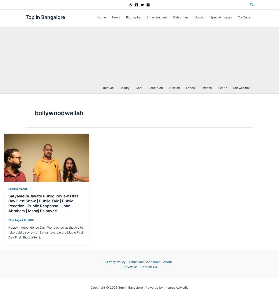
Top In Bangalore (45, 17)
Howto (199, 17)
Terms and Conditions (144, 262)
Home (101, 17)
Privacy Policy (115, 262)
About (167, 262)
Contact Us (148, 267)
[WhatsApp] (131, 5)
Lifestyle (108, 88)
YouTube (244, 17)
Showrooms (241, 88)
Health (222, 88)
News (116, 17)
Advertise (130, 267)
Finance (206, 88)
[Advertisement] (139, 53)
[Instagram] (148, 5)
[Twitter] (142, 5)
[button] (251, 4)
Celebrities (180, 17)
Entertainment (157, 17)
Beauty (125, 88)
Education (155, 88)
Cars (139, 88)
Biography (133, 17)
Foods (190, 88)
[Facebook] (136, 5)
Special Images (221, 17)
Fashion (174, 88)
